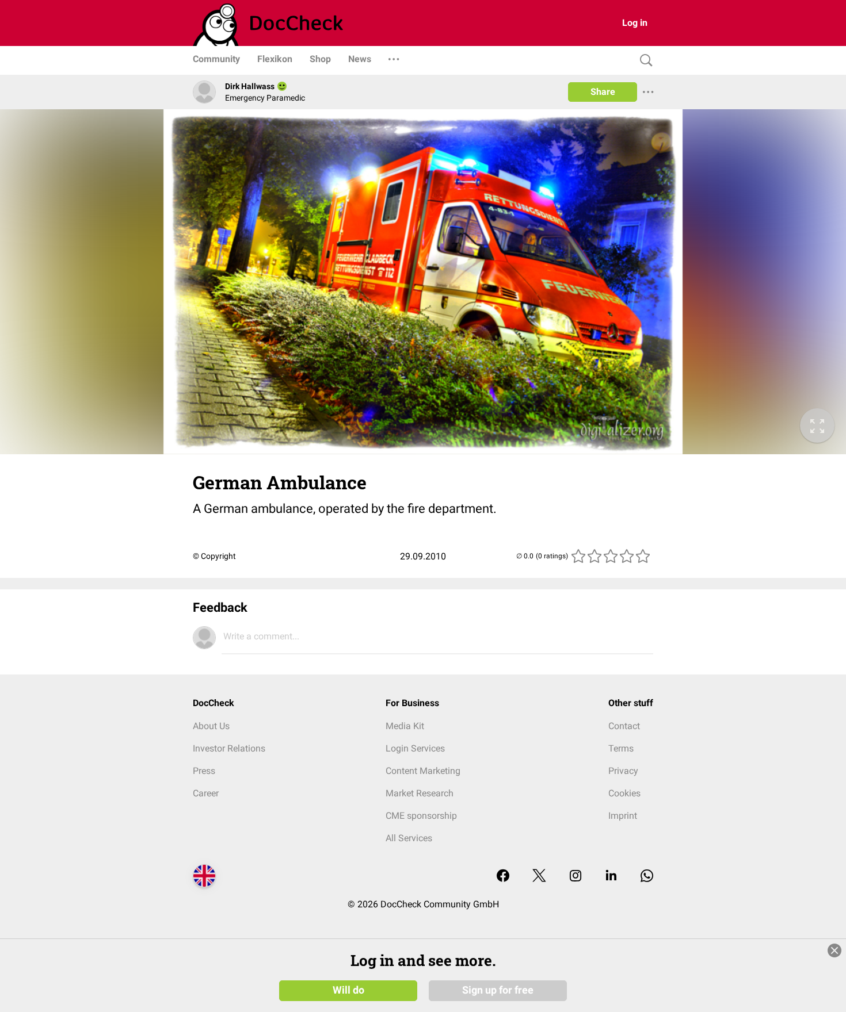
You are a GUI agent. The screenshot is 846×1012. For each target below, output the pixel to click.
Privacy (623, 770)
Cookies (624, 793)
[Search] (643, 60)
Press (204, 770)
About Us (211, 725)
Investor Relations (229, 748)
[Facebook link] (503, 876)
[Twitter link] (539, 876)
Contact (624, 725)
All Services (409, 838)
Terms (621, 748)
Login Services (415, 748)
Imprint (622, 815)
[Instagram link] (575, 876)
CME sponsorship (421, 815)
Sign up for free (497, 990)
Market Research (420, 793)
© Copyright (214, 556)
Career (206, 793)
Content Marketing (423, 770)
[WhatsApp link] (647, 876)
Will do (348, 990)
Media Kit (405, 725)
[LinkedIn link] (611, 876)
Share (602, 91)
